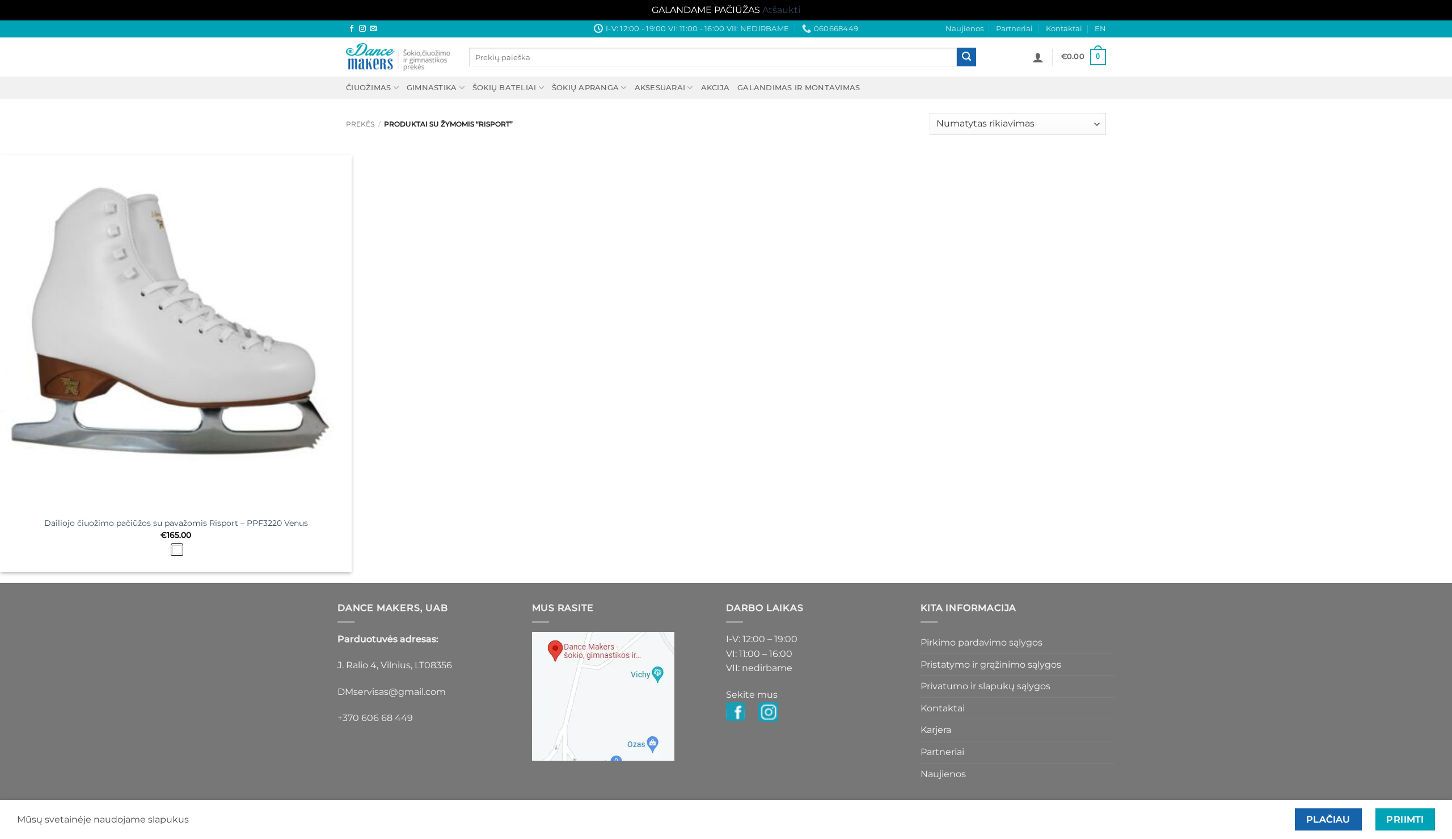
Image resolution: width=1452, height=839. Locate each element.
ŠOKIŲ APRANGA (585, 87)
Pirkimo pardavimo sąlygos (981, 642)
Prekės (360, 124)
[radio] (177, 549)
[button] (1038, 57)
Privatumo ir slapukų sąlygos (985, 686)
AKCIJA (715, 87)
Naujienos (965, 28)
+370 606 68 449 (375, 717)
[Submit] (966, 57)
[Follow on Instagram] (362, 29)
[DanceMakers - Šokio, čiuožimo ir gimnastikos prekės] (399, 57)
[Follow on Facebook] (351, 29)
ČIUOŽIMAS (368, 87)
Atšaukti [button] (781, 10)
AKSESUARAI (660, 87)
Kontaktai (1064, 28)
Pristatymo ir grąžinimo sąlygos (991, 664)
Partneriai (1014, 28)
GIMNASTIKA (432, 87)
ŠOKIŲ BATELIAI (504, 87)
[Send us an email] (373, 29)
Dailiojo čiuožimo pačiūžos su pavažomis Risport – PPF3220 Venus (176, 523)
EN (1100, 28)
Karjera (936, 729)
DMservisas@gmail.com (391, 691)
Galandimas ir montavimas (798, 87)
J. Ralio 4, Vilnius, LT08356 (394, 665)
